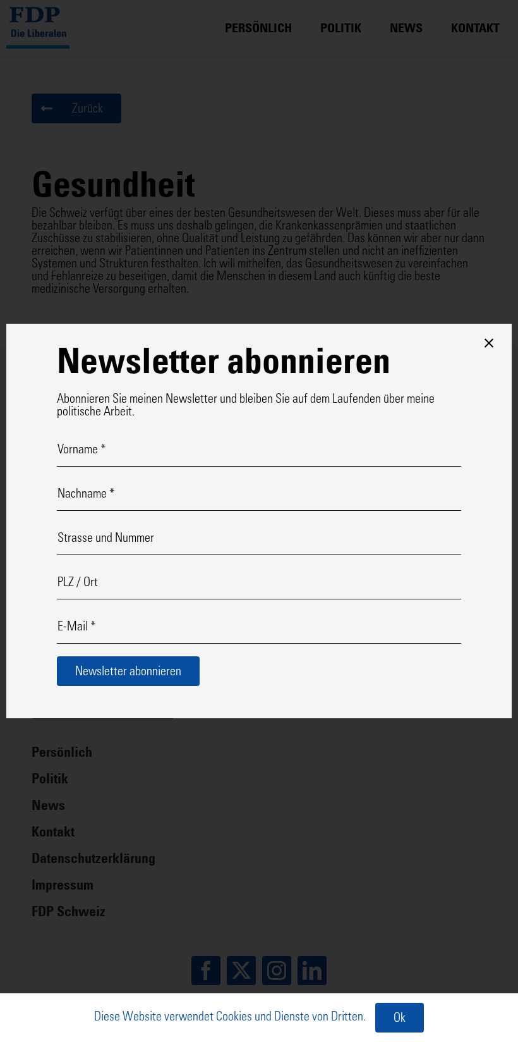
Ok (400, 1019)
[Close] (489, 343)
